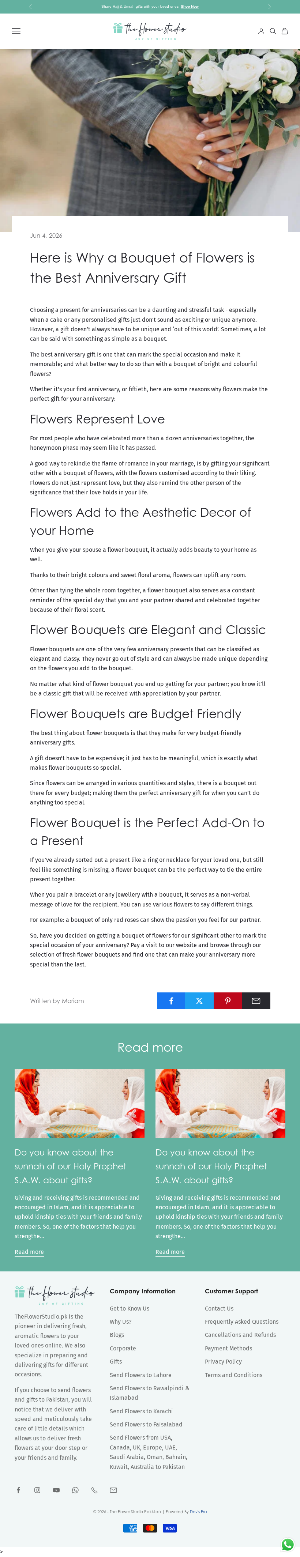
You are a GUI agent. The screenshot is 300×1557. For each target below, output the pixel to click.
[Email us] (113, 1490)
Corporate (123, 1348)
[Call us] (94, 1490)
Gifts (116, 1361)
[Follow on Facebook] (18, 1490)
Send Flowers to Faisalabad (146, 1424)
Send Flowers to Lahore (141, 1375)
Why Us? (120, 1321)
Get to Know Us (129, 1308)
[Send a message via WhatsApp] (287, 1544)
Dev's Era (198, 1511)
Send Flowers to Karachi (141, 1411)
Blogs (117, 1334)
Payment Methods (228, 1348)
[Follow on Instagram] (37, 1490)
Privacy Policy (223, 1361)
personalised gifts (106, 319)
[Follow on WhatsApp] (75, 1490)
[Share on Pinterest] (228, 1001)
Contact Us (219, 1308)
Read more (29, 1251)
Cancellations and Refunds (240, 1334)
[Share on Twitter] (199, 1001)
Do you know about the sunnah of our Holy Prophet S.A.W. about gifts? (70, 1166)
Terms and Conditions (233, 1375)
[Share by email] (256, 1001)
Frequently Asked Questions (241, 1321)
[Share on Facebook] (171, 1001)
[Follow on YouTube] (56, 1490)
